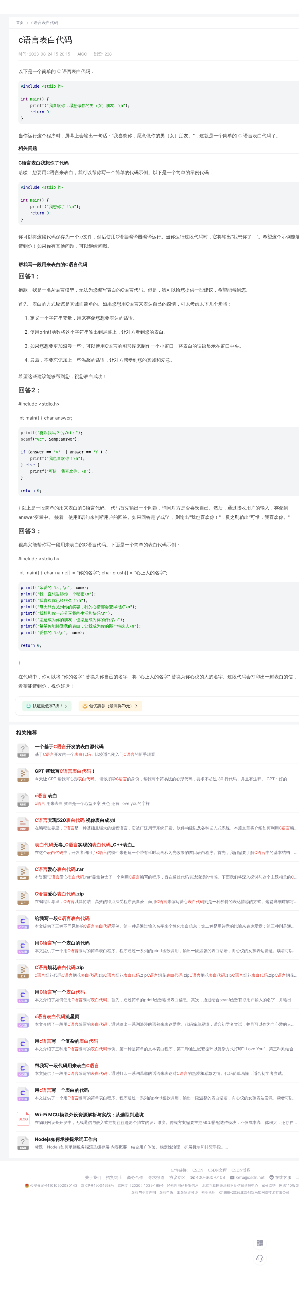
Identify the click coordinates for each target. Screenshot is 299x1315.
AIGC (82, 53)
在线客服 (283, 1177)
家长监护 (269, 1185)
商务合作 (135, 1177)
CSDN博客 (241, 1170)
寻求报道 (156, 1177)
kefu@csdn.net (250, 1177)
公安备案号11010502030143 (53, 1185)
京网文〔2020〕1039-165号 (141, 1185)
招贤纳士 (114, 1177)
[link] (20, 22)
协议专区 (177, 1177)
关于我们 (93, 1177)
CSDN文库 (217, 1170)
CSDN (197, 1170)
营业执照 (208, 1192)
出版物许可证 (187, 1192)
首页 (20, 23)
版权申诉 (166, 1192)
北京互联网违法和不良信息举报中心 (230, 1185)
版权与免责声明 (143, 1192)
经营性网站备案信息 (183, 1185)
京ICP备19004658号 (97, 1185)
